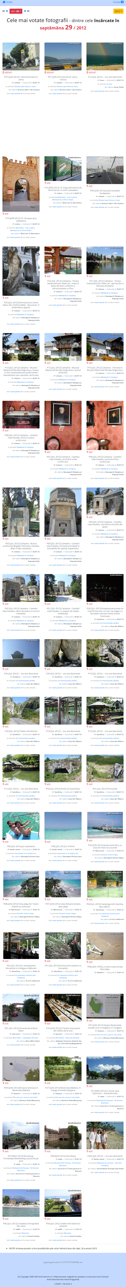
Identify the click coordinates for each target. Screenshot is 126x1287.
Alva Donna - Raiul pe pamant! (67, 1038)
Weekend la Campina (25, 314)
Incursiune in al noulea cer (25, 853)
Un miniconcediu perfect (109, 623)
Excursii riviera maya (109, 854)
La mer (109, 84)
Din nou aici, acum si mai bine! (109, 1034)
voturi (7, 72)
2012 (117, 11)
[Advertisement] (63, 125)
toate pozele (15, 93)
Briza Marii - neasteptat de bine (25, 1038)
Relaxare (25, 1233)
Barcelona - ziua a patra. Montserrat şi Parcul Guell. (22, 229)
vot (5, 213)
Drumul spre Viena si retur (25, 86)
